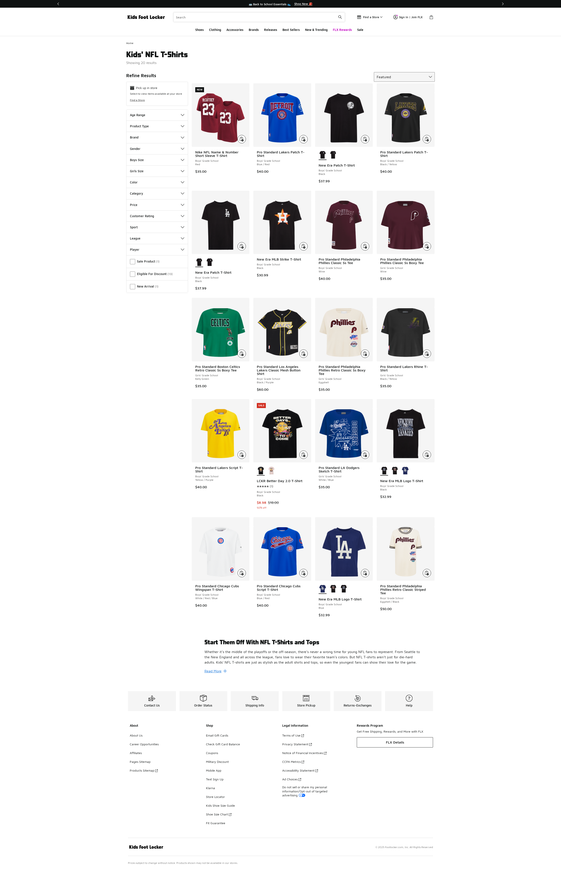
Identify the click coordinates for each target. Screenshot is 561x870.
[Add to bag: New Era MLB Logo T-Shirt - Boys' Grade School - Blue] (365, 573)
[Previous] (58, 4)
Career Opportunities (144, 744)
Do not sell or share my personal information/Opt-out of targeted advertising (304, 791)
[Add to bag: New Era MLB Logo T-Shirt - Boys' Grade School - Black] (427, 455)
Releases (270, 30)
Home (129, 43)
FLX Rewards (342, 30)
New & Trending (316, 30)
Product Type (139, 126)
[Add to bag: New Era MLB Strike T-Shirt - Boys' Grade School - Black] (303, 246)
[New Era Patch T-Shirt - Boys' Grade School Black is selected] (323, 155)
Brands (254, 30)
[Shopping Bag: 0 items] (431, 17)
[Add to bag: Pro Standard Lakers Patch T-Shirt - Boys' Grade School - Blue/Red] (303, 139)
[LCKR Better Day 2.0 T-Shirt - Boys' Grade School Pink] (271, 471)
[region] (280, 4)
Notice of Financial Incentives (302, 753)
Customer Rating (142, 216)
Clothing (215, 30)
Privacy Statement (295, 744)
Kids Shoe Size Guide (220, 805)
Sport (134, 227)
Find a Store (137, 100)
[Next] (503, 4)
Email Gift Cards (217, 735)
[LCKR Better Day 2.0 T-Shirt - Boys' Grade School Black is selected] (261, 471)
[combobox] (259, 17)
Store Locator (215, 797)
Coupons (212, 753)
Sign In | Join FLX (411, 17)
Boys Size (137, 160)
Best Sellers (291, 30)
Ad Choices (290, 779)
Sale (360, 30)
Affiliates (136, 753)
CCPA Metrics (291, 761)
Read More (213, 671)
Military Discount (217, 761)
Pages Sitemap (140, 761)
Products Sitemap (142, 770)
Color (134, 182)
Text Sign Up (215, 779)
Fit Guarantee (215, 823)
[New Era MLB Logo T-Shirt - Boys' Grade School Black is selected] (384, 471)
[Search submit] (340, 17)
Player (134, 249)
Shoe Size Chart (217, 814)
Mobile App (213, 770)
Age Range (137, 115)
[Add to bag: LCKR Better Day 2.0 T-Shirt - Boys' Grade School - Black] (303, 455)
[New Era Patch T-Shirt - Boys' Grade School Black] (333, 155)
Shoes (199, 30)
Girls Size (137, 171)
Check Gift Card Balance (223, 744)
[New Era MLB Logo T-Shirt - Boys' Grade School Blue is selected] (323, 589)
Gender (135, 149)
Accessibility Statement (298, 770)
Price (133, 205)
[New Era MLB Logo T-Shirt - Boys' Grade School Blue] (405, 471)
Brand (134, 137)
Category (136, 193)
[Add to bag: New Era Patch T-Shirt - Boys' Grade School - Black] (365, 139)
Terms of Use (291, 735)
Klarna (210, 788)
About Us (136, 735)
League (135, 238)
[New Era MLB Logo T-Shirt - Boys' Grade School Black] (395, 471)
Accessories (234, 30)
